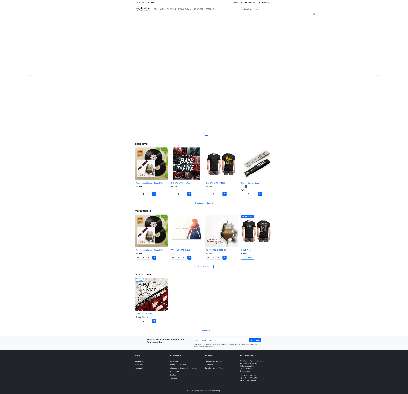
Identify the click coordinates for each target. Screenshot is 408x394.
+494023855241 (250, 378)
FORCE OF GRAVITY (144, 314)
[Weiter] (377, 75)
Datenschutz (175, 371)
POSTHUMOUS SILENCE (216, 250)
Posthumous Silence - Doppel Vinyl (150, 183)
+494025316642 (250, 375)
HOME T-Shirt (246, 250)
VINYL (162, 9)
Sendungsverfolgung (213, 361)
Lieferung (174, 361)
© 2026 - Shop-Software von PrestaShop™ (204, 391)
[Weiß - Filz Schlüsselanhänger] (242, 186)
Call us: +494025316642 (145, 2)
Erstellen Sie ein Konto (214, 368)
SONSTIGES (198, 9)
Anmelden (209, 365)
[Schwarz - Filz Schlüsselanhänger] (246, 186)
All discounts (203, 330)
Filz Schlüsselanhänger (250, 183)
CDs (155, 9)
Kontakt (173, 375)
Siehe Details (248, 258)
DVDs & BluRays (184, 9)
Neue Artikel (140, 365)
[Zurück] (30, 75)
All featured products (204, 203)
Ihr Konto (209, 356)
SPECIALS (210, 9)
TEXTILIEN (171, 9)
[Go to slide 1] (192, 135)
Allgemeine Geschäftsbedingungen (184, 368)
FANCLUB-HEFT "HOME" (181, 250)
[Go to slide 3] (201, 135)
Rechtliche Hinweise (178, 365)
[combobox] (256, 9)
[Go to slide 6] (215, 135)
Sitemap (173, 378)
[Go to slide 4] (206, 135)
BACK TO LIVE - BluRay (180, 183)
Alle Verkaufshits (204, 267)
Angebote (139, 361)
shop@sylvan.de (249, 380)
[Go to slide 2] (197, 135)
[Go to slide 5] (210, 135)
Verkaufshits (140, 368)
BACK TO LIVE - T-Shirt (215, 183)
